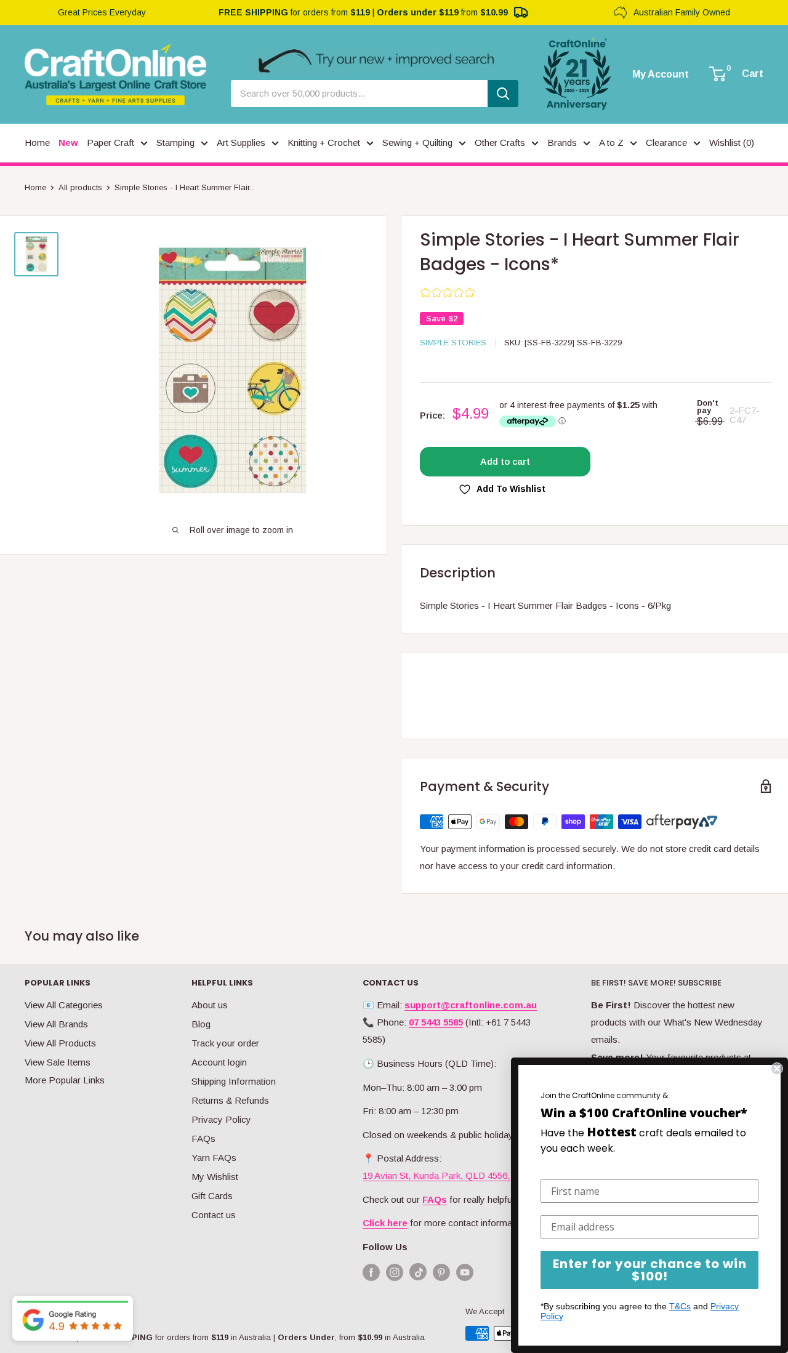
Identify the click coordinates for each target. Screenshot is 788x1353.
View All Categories (64, 1005)
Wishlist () (731, 142)
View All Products (60, 1043)
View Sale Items (57, 1062)
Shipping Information (233, 1081)
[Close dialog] (777, 1068)
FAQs (203, 1138)
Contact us (213, 1215)
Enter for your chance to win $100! (650, 1270)
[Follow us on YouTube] (464, 1272)
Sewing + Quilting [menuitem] (417, 142)
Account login (219, 1062)
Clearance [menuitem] (666, 142)
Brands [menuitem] (562, 142)
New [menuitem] (68, 142)
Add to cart (505, 461)
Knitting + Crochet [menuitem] (323, 142)
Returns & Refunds (230, 1100)
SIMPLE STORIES (453, 342)
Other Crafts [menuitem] (500, 142)
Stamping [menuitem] (175, 142)
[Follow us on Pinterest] (441, 1272)
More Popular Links (65, 1080)
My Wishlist (214, 1176)
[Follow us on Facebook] (371, 1272)
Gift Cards (212, 1195)
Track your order (225, 1043)
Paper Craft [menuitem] (110, 142)
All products (80, 187)
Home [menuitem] (37, 142)
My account (660, 74)
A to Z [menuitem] (611, 142)
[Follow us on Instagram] (394, 1272)
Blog (201, 1024)
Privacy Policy (221, 1119)
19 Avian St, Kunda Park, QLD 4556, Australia (455, 1175)
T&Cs (680, 1306)
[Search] (503, 93)
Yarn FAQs (213, 1157)
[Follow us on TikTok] (418, 1274)
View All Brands (56, 1024)
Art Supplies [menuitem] (241, 142)
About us (209, 1005)
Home (35, 187)
